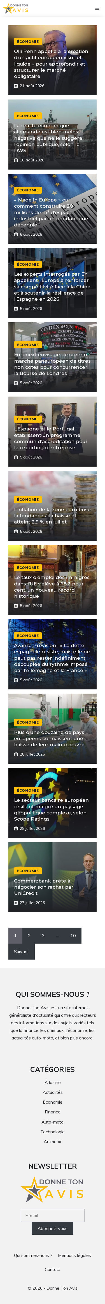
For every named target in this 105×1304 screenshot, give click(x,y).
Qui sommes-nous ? (33, 1255)
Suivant (21, 951)
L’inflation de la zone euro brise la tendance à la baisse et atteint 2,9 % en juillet (52, 516)
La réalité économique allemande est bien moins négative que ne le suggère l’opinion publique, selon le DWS (48, 138)
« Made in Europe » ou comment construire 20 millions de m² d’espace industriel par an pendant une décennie (51, 212)
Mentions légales (74, 1255)
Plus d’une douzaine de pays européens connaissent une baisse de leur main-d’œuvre (49, 738)
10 (73, 935)
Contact (52, 1269)
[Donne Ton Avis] (16, 8)
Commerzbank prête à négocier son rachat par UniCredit (43, 887)
